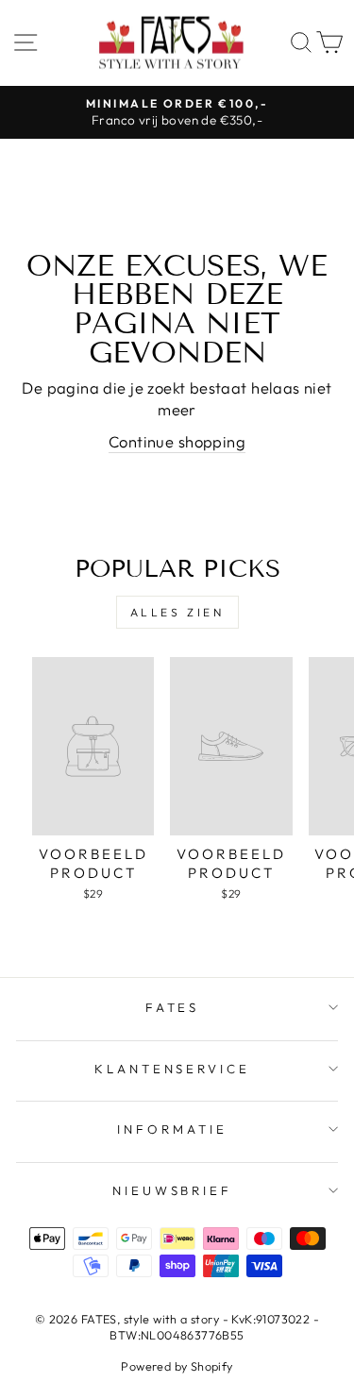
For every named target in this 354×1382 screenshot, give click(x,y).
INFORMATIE (172, 1129)
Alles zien (177, 612)
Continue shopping (177, 441)
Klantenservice (172, 1068)
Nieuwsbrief (172, 1190)
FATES (172, 1007)
